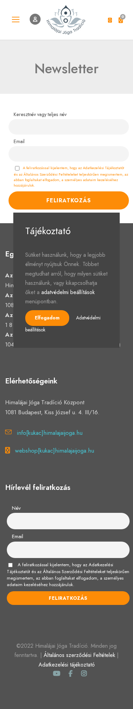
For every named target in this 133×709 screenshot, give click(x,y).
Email (19, 141)
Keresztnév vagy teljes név (40, 114)
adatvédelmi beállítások (68, 292)
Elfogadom (47, 317)
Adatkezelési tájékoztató (67, 665)
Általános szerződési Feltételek (79, 655)
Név (16, 508)
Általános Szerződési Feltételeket (74, 571)
